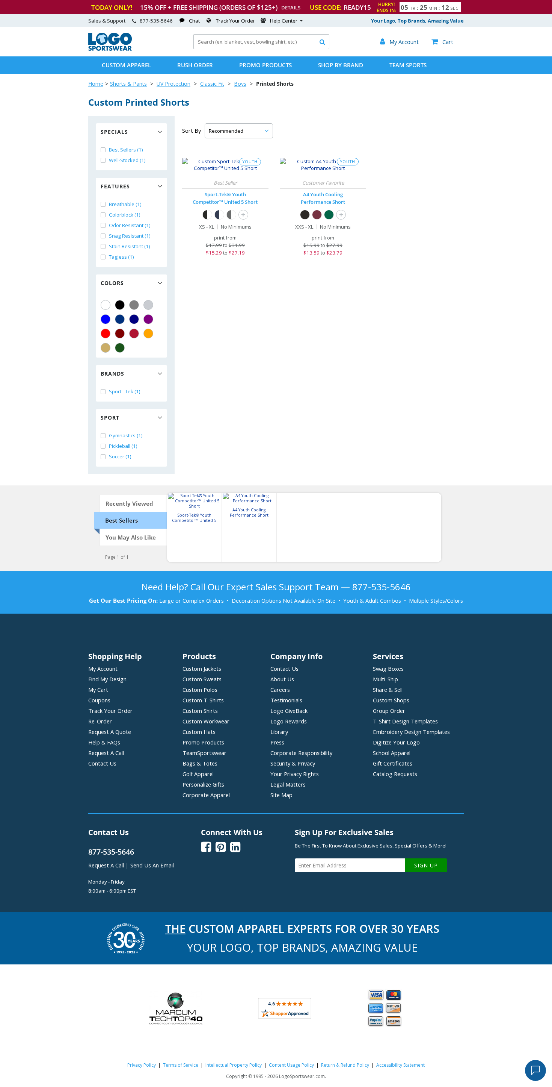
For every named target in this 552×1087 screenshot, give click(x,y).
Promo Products (265, 65)
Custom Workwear (205, 721)
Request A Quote (109, 731)
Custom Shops (391, 700)
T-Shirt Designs (405, 721)
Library (279, 731)
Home (95, 83)
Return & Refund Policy (345, 1065)
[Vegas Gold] (105, 348)
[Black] (120, 305)
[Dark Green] (120, 348)
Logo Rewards (288, 721)
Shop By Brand (340, 65)
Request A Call (106, 753)
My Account (103, 668)
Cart (442, 41)
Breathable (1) (125, 204)
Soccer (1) (120, 456)
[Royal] (120, 319)
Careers (280, 689)
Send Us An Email (152, 865)
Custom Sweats (202, 679)
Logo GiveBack (289, 710)
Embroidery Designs (411, 731)
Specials (114, 131)
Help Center (283, 20)
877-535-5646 (156, 20)
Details (290, 7)
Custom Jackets (201, 668)
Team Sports (408, 65)
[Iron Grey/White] (231, 215)
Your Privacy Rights (294, 774)
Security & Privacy (292, 763)
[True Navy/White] (219, 215)
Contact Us (102, 763)
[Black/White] (207, 215)
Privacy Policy (141, 1065)
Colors (112, 283)
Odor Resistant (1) (130, 225)
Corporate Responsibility (301, 753)
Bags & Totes (199, 763)
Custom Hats (199, 731)
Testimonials (286, 700)
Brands (112, 373)
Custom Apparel (126, 65)
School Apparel (391, 753)
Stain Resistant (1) (129, 246)
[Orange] (148, 333)
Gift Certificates (392, 763)
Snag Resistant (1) (130, 235)
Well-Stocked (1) (127, 160)
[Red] (105, 333)
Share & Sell (388, 689)
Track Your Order (235, 20)
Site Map (281, 795)
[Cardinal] (317, 215)
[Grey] (134, 305)
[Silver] (148, 305)
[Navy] (134, 319)
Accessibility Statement (400, 1065)
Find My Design (107, 679)
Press (277, 742)
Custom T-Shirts (203, 700)
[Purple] (148, 319)
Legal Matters (288, 784)
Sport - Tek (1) (124, 391)
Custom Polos (199, 689)
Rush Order (195, 65)
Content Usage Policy (291, 1065)
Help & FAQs (104, 742)
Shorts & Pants (128, 83)
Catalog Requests (395, 774)
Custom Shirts (200, 710)
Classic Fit (212, 83)
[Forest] (329, 215)
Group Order (389, 710)
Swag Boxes (388, 668)
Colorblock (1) (124, 214)
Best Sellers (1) (126, 149)
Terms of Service (180, 1065)
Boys (240, 83)
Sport (110, 417)
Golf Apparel (198, 774)
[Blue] (105, 319)
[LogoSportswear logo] (110, 48)
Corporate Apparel (206, 795)
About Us (282, 679)
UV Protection (173, 83)
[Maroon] (120, 333)
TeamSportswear (204, 753)
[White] (105, 305)
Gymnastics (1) (126, 435)
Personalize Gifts (203, 784)
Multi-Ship (385, 679)
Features (115, 186)
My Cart (98, 689)
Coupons (99, 700)
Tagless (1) (121, 256)
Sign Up (426, 865)
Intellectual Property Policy (233, 1065)
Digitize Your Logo (396, 742)
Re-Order (100, 721)
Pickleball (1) (123, 446)
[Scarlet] (134, 333)
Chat (194, 20)
